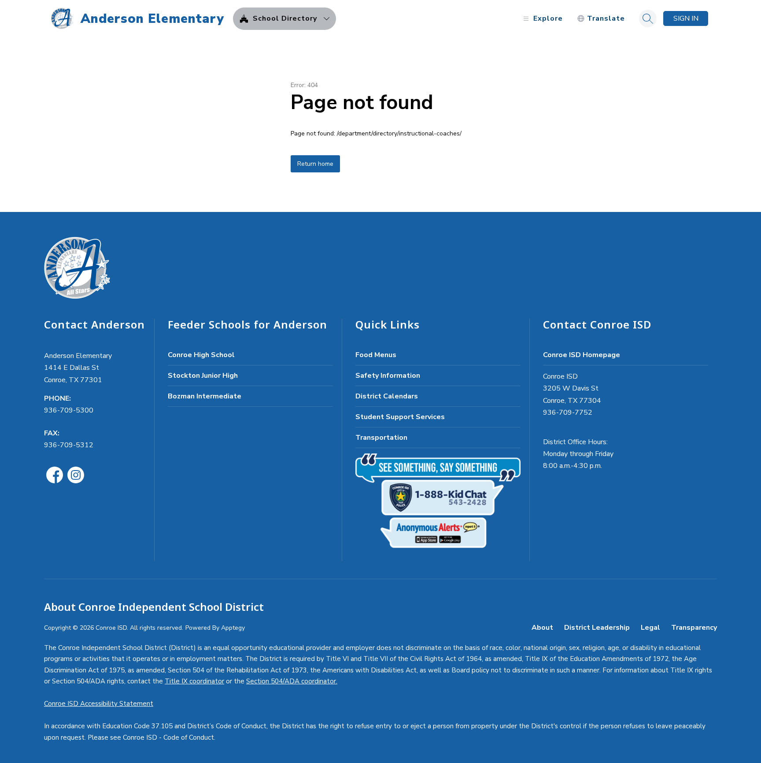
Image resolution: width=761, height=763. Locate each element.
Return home (315, 164)
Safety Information (387, 375)
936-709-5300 (68, 410)
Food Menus (375, 355)
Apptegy (233, 628)
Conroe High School (201, 355)
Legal (650, 627)
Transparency (694, 627)
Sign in (685, 18)
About (542, 627)
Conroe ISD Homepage (581, 355)
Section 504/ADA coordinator (291, 681)
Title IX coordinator (194, 681)
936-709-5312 (68, 445)
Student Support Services (400, 417)
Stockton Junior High (203, 375)
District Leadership (597, 627)
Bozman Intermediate (204, 396)
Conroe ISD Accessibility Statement (98, 703)
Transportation (381, 437)
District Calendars (386, 396)
